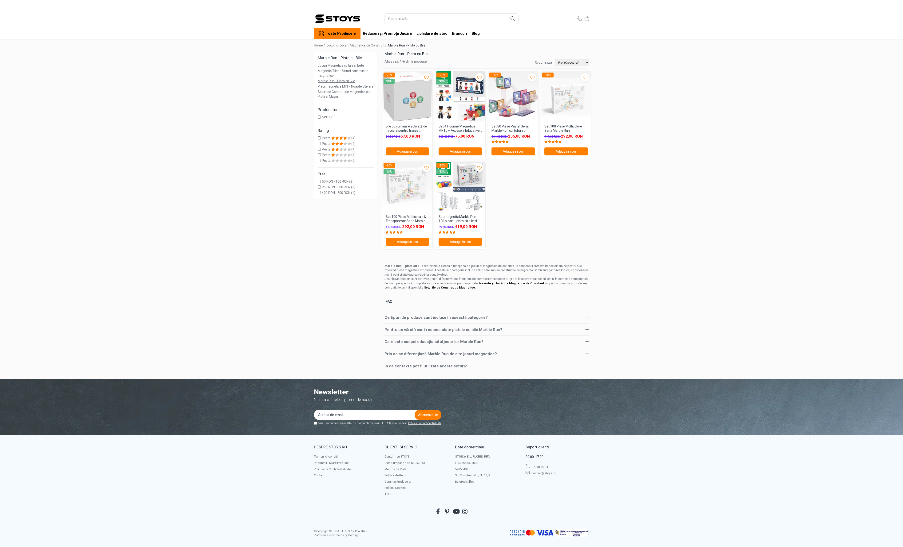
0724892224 (539, 467)
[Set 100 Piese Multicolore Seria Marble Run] (566, 96)
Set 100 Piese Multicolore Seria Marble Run (563, 128)
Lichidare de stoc (431, 33)
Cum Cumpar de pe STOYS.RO (404, 463)
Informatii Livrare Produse (331, 463)
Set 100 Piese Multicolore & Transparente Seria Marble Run (406, 219)
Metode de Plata (395, 469)
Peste (326, 138)
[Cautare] (513, 18)
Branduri (459, 33)
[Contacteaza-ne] (579, 19)
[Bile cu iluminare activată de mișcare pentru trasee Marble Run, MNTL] (407, 96)
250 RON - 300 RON (336, 187)
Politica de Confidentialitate (424, 423)
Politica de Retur (395, 475)
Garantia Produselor (397, 481)
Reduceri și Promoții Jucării (387, 33)
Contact (319, 475)
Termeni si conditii (326, 456)
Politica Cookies (395, 487)
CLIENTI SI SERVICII (402, 447)
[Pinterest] (447, 512)
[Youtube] (456, 512)
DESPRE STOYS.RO (330, 447)
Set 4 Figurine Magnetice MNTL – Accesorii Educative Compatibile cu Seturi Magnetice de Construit (459, 128)
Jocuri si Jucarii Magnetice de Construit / (356, 45)
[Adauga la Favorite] (426, 77)
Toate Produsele (341, 33)
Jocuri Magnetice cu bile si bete (341, 65)
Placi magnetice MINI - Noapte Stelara (345, 86)
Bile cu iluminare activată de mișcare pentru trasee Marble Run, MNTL (406, 128)
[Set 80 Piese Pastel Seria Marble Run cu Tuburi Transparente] (513, 96)
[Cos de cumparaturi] (586, 19)
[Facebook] (438, 512)
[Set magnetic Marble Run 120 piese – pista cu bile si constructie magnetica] (460, 187)
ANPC (388, 494)
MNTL (326, 117)
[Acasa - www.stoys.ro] (337, 18)
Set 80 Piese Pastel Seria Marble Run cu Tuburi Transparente (510, 128)
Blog (476, 33)
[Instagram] (465, 512)
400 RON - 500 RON (336, 193)
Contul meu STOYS (397, 456)
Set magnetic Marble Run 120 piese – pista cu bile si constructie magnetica (458, 219)
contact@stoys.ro (543, 473)
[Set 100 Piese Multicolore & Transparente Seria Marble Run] (407, 187)
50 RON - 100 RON (335, 181)
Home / (320, 45)
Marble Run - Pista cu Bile (336, 81)
